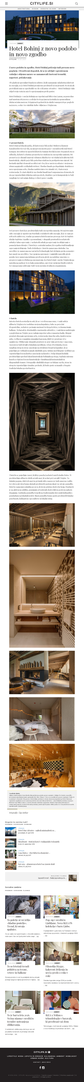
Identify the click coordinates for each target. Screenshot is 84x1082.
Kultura (49, 1058)
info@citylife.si (46, 1077)
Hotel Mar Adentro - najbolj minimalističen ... (37, 830)
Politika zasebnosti (67, 1075)
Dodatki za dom (48, 8)
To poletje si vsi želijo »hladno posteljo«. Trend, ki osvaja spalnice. (18, 924)
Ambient (20, 43)
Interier (62, 8)
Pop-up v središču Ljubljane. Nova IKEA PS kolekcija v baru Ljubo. (59, 923)
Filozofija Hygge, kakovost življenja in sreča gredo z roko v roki (57, 971)
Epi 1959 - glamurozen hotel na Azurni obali (36, 864)
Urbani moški (37, 1058)
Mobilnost (71, 1056)
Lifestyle (21, 828)
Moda (20, 1056)
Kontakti (37, 1062)
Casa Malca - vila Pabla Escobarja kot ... (34, 853)
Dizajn (35, 8)
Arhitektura (24, 8)
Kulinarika (49, 1056)
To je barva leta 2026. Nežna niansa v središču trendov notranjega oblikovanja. (20, 1019)
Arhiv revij (46, 1062)
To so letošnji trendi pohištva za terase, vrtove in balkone (18, 969)
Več (38, 936)
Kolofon (56, 1075)
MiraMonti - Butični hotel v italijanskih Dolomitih (38, 841)
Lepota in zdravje (33, 1056)
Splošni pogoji (47, 1075)
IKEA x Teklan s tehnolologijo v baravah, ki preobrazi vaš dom (59, 1018)
